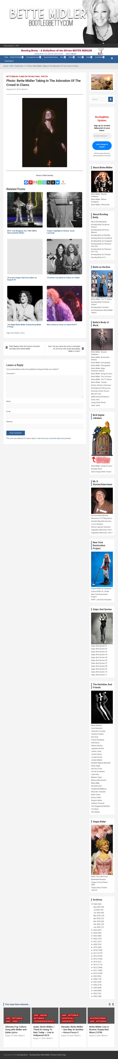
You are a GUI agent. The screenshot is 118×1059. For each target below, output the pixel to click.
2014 (95, 962)
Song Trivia (95, 400)
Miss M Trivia (96, 394)
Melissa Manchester (98, 780)
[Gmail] (35, 180)
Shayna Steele (96, 800)
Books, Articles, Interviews (101, 385)
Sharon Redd (96, 797)
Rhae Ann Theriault (98, 792)
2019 (95, 947)
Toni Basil (94, 809)
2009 (95, 976)
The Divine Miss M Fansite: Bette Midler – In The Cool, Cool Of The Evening (100, 1031)
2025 (95, 930)
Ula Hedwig (95, 812)
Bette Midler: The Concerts (101, 376)
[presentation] (109, 1004)
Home (6, 57)
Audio (8, 1015)
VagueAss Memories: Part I (101, 530)
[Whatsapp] (40, 180)
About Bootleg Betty (98, 222)
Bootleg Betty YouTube (100, 307)
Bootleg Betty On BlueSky (100, 235)
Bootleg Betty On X (98, 257)
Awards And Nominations (51, 57)
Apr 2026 (96, 918)
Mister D (25, 89)
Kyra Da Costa (96, 769)
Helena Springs (96, 746)
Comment (10, 373)
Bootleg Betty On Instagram (101, 241)
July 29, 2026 (94, 1038)
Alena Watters (96, 725)
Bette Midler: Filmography (100, 365)
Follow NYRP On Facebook (101, 589)
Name (8, 401)
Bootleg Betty (22, 1055)
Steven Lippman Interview (101, 527)
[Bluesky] (58, 180)
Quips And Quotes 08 (99, 666)
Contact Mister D (9, 61)
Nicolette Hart (96, 786)
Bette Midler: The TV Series (101, 299)
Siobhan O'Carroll (97, 803)
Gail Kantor (95, 743)
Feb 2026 (96, 924)
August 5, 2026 (66, 1036)
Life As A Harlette (98, 771)
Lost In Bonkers (97, 524)
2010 (95, 973)
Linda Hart (95, 774)
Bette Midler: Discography (100, 363)
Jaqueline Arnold (97, 748)
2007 (95, 982)
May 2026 (97, 916)
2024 (95, 933)
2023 (95, 936)
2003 (95, 993)
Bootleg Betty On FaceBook (101, 238)
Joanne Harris (96, 754)
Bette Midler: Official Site (100, 205)
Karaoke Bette (96, 469)
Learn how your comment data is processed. (54, 438)
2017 (95, 953)
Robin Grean (95, 795)
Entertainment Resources (100, 388)
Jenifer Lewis (96, 751)
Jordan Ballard (96, 760)
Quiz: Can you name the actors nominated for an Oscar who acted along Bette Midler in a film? (64, 348)
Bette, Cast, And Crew (99, 876)
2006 (95, 985)
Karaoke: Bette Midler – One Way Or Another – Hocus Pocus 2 (44, 1029)
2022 (95, 939)
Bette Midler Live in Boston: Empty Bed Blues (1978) (71, 1029)
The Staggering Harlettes (100, 806)
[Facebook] (26, 180)
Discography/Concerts (32, 57)
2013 (95, 965)
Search (110, 99)
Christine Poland (97, 734)
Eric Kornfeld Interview (99, 515)
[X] (49, 180)
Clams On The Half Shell (29, 76)
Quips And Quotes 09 (99, 669)
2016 (95, 956)
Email (8, 411)
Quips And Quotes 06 (99, 660)
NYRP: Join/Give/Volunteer (101, 600)
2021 (95, 942)
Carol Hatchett (96, 728)
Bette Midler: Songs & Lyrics (101, 374)
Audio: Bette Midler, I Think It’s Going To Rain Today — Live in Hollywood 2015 (15, 1031)
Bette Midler (12, 76)
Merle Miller (95, 783)
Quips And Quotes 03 (99, 652)
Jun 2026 (96, 913)
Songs (99, 1018)
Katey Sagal (95, 766)
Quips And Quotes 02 (99, 649)
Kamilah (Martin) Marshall (100, 763)
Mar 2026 (96, 921)
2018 (95, 950)
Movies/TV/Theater (15, 57)
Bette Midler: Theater (99, 382)
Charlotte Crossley (98, 731)
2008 (95, 979)
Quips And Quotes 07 (99, 663)
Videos (71, 57)
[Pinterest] (31, 180)
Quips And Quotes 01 (99, 646)
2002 (95, 996)
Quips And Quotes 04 (99, 655)
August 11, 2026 (11, 1038)
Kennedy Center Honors (100, 391)
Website (9, 422)
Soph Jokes (95, 405)
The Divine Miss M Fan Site (16, 1021)
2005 (95, 988)
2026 (95, 904)
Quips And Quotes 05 (99, 657)
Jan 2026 (96, 927)
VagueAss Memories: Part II (101, 533)
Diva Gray (94, 737)
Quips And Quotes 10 (99, 672)
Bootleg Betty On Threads (101, 254)
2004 (95, 991)
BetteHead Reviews (98, 879)
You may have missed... (17, 1004)
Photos (44, 76)
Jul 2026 (96, 910)
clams (22, 333)
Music (62, 57)
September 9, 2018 (13, 89)
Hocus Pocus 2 (39, 1018)
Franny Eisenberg (97, 740)
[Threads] (53, 180)
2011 (95, 970)
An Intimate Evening (70, 1018)
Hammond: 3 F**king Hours (101, 518)
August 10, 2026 (39, 1036)
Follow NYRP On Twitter (100, 591)
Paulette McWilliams (98, 789)
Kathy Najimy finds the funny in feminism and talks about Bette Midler (24, 347)
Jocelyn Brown (96, 757)
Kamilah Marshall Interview (101, 521)
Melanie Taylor (96, 777)
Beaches (15, 1015)
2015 (95, 959)
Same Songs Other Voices (101, 472)
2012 (95, 967)
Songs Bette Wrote (98, 402)
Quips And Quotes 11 (99, 675)
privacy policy (97, 155)
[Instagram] (44, 180)
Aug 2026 (97, 907)
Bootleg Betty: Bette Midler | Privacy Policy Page (48, 1055)
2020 (95, 944)
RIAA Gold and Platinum (100, 397)
